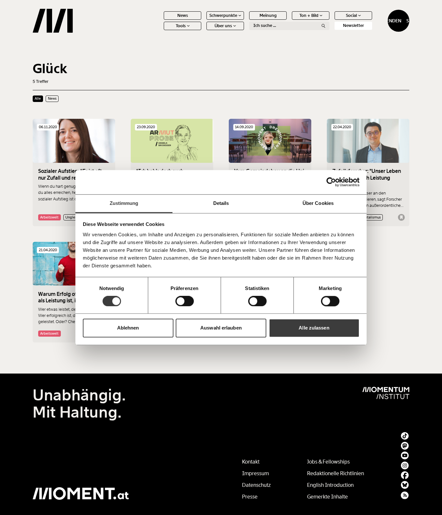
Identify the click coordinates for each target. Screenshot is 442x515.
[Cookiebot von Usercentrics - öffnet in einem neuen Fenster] (331, 182)
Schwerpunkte (223, 15)
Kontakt (251, 461)
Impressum (255, 473)
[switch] (184, 301)
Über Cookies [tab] (318, 203)
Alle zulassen (314, 328)
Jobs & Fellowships (328, 461)
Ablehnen (128, 328)
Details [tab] (221, 203)
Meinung (268, 15)
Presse (250, 496)
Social (351, 15)
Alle (38, 98)
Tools (181, 25)
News (182, 15)
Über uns (223, 25)
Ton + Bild (308, 15)
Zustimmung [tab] (124, 203)
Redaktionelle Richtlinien (335, 473)
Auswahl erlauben (221, 328)
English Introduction (330, 485)
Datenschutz (256, 485)
